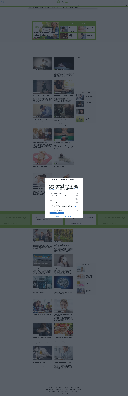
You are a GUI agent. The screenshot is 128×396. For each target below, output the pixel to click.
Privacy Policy (70, 216)
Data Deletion (58, 216)
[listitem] (64, 193)
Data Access (64, 216)
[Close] (81, 180)
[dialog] (64, 198)
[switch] (76, 195)
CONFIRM (57, 212)
